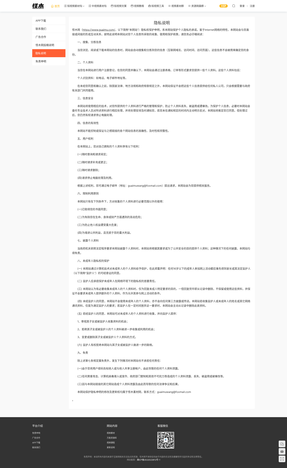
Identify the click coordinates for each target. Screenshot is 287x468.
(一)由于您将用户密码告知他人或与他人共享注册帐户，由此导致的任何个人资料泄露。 (126, 368)
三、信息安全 (82, 98)
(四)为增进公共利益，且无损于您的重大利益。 (102, 232)
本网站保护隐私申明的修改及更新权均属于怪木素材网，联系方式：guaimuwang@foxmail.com (131, 392)
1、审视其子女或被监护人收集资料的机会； (100, 321)
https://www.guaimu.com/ (99, 29)
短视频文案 (120, 5)
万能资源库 (112, 438)
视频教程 (138, 5)
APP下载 (41, 20)
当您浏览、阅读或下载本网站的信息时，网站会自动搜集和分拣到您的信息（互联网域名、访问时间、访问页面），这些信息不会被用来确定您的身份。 (160, 52)
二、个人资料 (82, 62)
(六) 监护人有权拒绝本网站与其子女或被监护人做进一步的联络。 (113, 345)
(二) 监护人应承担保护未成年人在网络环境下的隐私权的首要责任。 (114, 281)
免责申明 (41, 61)
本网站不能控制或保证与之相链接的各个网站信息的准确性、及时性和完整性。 (121, 130)
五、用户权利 (82, 138)
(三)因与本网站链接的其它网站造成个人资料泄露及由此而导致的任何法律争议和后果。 (126, 384)
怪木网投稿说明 (45, 45)
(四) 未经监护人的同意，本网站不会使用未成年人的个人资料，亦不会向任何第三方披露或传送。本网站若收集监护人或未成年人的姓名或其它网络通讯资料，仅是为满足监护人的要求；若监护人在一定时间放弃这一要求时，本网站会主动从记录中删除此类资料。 (161, 303)
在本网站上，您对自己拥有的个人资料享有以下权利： (106, 146)
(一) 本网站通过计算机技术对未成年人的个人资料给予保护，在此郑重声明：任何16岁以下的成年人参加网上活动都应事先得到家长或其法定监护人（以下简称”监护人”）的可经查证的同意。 (161, 271)
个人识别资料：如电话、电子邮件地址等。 (100, 78)
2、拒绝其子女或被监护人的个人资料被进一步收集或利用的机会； (114, 329)
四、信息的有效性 (85, 123)
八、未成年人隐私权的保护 (90, 260)
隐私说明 (40, 53)
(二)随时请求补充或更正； (90, 162)
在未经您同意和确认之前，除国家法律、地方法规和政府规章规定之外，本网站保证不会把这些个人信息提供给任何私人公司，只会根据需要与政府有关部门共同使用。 (161, 88)
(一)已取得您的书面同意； (90, 209)
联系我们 (41, 28)
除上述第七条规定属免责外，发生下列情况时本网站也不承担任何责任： (117, 360)
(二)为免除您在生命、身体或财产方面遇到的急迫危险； (107, 217)
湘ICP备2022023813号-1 (148, 460)
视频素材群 (177, 5)
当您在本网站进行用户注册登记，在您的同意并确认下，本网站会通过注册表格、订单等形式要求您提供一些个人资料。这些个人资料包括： (157, 70)
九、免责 (80, 352)
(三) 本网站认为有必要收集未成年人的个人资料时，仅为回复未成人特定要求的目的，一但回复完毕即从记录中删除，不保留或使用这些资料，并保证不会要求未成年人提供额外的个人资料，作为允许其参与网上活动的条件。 (161, 291)
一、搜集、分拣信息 (86, 42)
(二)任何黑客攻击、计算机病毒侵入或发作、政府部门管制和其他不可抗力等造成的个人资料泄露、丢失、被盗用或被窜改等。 (149, 376)
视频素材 (111, 433)
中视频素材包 (99, 5)
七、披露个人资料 (85, 240)
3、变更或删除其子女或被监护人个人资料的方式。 (105, 337)
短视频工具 (157, 5)
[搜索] (233, 5)
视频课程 (111, 442)
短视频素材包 (74, 5)
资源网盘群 (197, 5)
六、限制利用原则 (85, 193)
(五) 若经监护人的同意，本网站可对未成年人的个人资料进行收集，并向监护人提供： (125, 313)
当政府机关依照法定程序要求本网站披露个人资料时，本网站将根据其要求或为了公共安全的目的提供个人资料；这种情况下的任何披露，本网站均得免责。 (161, 251)
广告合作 (41, 37)
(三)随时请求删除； (86, 170)
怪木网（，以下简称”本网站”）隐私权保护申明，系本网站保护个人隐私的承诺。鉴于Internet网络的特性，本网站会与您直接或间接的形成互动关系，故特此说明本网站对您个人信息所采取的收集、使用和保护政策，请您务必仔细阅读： (160, 32)
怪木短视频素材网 (38, 6)
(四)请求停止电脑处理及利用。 (93, 177)
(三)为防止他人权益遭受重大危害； (95, 225)
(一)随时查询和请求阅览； (90, 154)
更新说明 (111, 447)
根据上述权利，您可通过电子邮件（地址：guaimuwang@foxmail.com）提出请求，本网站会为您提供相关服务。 (142, 185)
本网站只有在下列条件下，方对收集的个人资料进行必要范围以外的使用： (118, 201)
